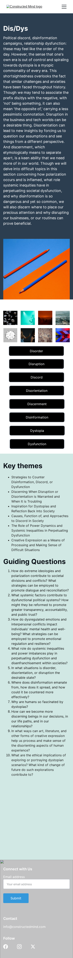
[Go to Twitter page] (33, 946)
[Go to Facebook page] (5, 946)
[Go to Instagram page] (19, 946)
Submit (16, 898)
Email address (14, 877)
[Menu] (64, 6)
